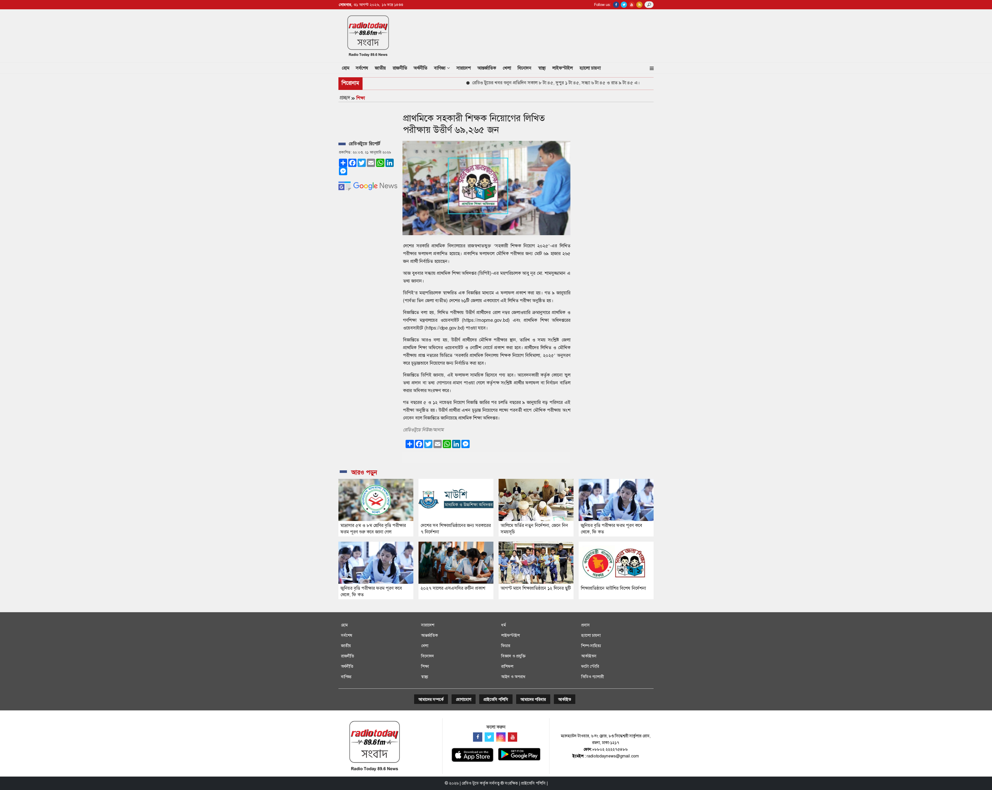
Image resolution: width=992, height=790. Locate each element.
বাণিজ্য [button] (440, 68)
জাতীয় (380, 68)
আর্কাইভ (564, 699)
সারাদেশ (463, 68)
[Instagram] (501, 737)
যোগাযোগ (463, 699)
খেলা (507, 68)
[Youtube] (512, 737)
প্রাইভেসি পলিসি (496, 699)
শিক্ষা (360, 98)
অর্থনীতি (420, 68)
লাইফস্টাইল (562, 68)
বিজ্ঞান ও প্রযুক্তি (513, 656)
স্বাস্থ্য (542, 68)
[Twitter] (489, 737)
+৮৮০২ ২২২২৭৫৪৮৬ (609, 749)
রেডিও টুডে (470, 783)
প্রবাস (585, 625)
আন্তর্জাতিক (486, 68)
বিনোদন (524, 68)
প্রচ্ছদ (345, 97)
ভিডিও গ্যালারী (592, 676)
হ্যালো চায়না (590, 68)
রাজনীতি (400, 68)
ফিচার (505, 645)
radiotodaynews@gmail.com (613, 756)
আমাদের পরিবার (533, 699)
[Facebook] (477, 737)
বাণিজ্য (346, 676)
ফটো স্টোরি (590, 666)
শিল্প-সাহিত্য (591, 645)
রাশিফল (507, 666)
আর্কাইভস (588, 656)
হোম (347, 68)
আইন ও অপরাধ (513, 676)
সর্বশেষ (362, 68)
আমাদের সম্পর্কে (431, 699)
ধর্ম (503, 625)
